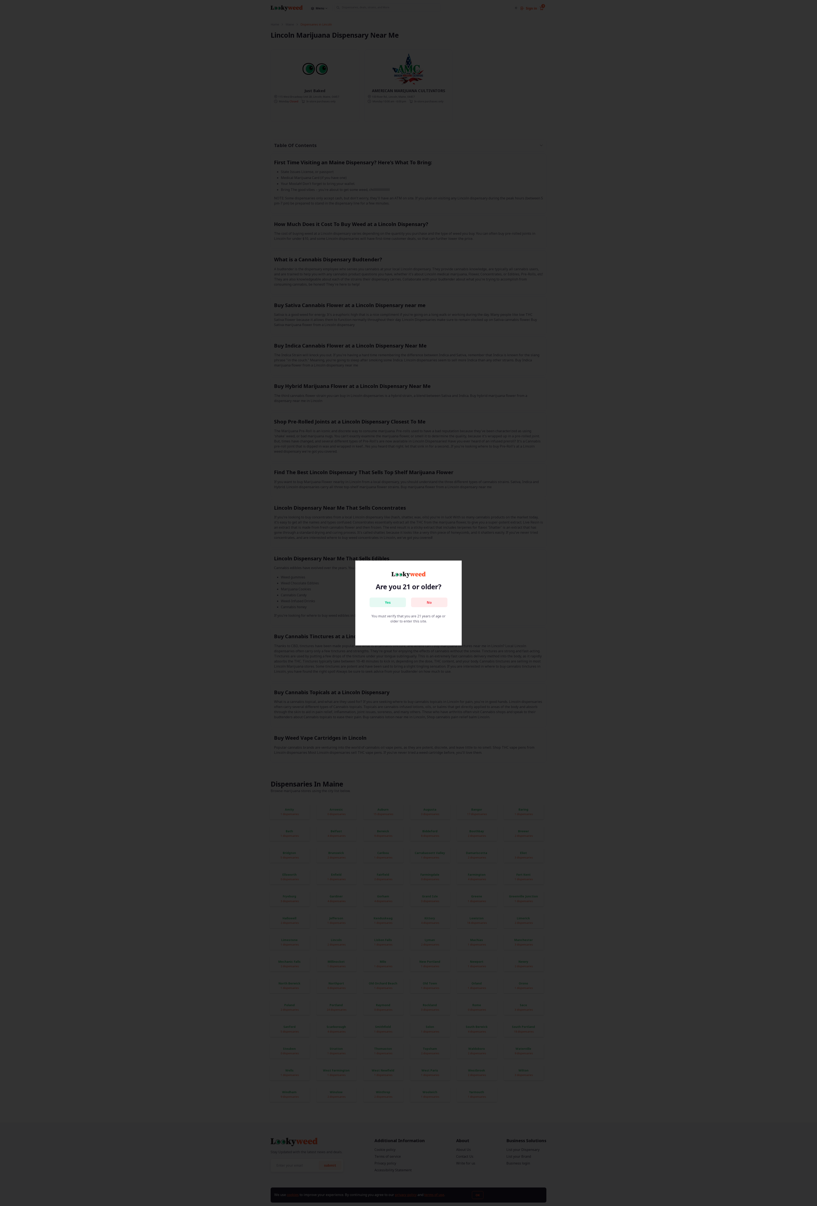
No (429, 602)
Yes (388, 602)
